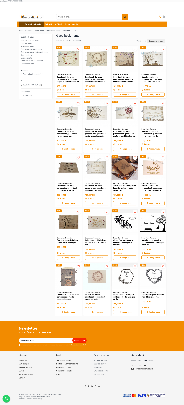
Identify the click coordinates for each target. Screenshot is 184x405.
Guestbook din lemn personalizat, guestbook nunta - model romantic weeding (123, 79)
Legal (58, 355)
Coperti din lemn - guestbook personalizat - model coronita (95, 297)
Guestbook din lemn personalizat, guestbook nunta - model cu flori (151, 133)
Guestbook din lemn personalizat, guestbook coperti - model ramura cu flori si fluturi (68, 79)
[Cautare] (125, 17)
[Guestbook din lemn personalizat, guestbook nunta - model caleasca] (153, 167)
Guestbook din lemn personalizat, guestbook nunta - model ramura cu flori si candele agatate (95, 79)
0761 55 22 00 (140, 365)
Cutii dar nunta (26, 44)
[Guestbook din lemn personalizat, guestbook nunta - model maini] (96, 167)
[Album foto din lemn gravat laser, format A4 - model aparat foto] (125, 167)
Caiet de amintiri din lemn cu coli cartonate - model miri (95, 242)
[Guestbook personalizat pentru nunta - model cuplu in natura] (153, 222)
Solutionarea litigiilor (64, 371)
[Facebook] (85, 386)
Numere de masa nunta (30, 41)
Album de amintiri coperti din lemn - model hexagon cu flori (124, 297)
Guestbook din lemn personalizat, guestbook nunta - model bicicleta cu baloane (124, 133)
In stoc (25, 95)
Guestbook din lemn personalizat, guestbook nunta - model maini (95, 188)
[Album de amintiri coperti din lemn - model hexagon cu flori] (125, 276)
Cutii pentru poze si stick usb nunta (34, 52)
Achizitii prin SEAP (53, 24)
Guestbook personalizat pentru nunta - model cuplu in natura (152, 242)
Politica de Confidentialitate (77, 345)
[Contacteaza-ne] (160, 16)
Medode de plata (25, 367)
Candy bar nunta (27, 64)
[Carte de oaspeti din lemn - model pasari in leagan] (68, 222)
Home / (22, 31)
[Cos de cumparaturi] (164, 16)
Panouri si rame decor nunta (32, 61)
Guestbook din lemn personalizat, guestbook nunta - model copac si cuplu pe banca (151, 79)
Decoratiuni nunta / (54, 31)
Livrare (21, 371)
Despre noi (23, 360)
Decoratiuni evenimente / (35, 31)
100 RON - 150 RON (30, 85)
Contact (22, 378)
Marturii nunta (26, 58)
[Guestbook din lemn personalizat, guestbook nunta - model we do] (68, 167)
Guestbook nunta (27, 46)
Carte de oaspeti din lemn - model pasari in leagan (68, 241)
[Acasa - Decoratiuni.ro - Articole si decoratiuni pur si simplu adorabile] (31, 17)
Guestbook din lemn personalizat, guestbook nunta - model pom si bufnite (95, 133)
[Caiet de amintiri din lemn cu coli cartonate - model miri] (96, 222)
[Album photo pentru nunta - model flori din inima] (153, 276)
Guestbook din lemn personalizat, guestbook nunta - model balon (67, 133)
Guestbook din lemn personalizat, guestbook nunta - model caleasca (151, 188)
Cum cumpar (24, 364)
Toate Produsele (33, 24)
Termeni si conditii (63, 360)
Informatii (23, 355)
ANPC (58, 374)
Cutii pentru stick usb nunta (31, 49)
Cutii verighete (26, 55)
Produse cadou (72, 24)
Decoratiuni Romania (31, 74)
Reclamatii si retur (26, 374)
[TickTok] (95, 386)
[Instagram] (98, 386)
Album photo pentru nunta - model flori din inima (152, 296)
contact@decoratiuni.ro (143, 369)
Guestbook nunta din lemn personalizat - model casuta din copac (68, 297)
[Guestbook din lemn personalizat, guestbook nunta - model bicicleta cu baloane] (125, 113)
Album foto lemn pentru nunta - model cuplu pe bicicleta (123, 242)
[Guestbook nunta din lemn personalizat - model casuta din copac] (68, 276)
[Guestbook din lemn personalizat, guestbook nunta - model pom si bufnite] (96, 113)
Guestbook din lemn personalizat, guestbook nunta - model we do (67, 188)
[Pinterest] (88, 386)
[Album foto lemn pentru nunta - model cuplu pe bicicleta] (125, 222)
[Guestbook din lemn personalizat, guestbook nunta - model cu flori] (153, 113)
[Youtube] (92, 386)
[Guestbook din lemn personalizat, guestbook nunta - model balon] (68, 113)
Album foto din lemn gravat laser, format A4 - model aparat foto (124, 188)
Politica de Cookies (63, 367)
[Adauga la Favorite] (78, 49)
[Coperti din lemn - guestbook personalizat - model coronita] (96, 276)
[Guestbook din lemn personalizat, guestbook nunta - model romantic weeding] (125, 59)
